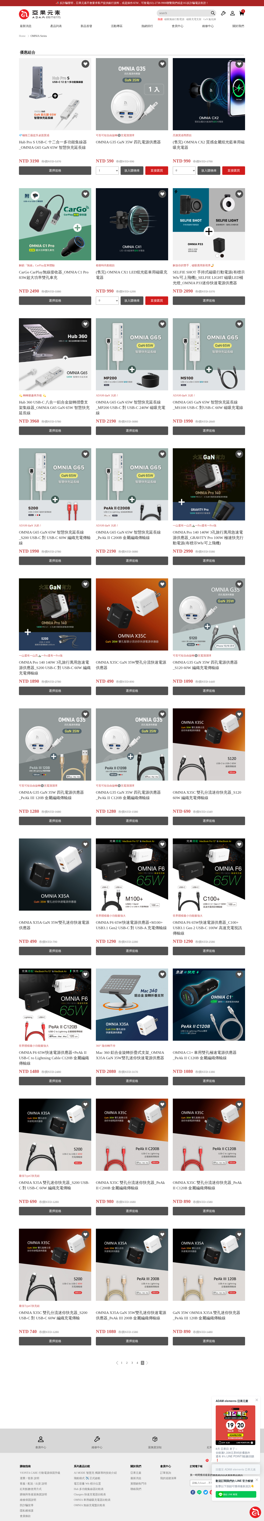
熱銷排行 (147, 26)
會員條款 (25, 1516)
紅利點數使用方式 (31, 1489)
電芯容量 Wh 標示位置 (87, 1483)
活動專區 (117, 26)
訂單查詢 (165, 1472)
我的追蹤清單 (168, 1478)
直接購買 (157, 170)
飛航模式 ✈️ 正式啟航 (87, 1478)
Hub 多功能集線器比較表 (89, 1489)
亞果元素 (135, 1472)
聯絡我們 (135, 1489)
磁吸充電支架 (193, 19)
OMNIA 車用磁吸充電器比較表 (92, 1499)
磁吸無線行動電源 (174, 19)
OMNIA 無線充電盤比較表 (89, 1505)
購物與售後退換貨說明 (33, 1494)
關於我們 (238, 26)
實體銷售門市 (138, 1483)
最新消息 (26, 26)
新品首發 (86, 26)
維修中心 (208, 26)
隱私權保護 (26, 1510)
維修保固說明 (28, 1499)
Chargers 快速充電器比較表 (90, 1494)
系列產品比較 (82, 1466)
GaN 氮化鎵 (209, 19)
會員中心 (177, 26)
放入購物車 (132, 170)
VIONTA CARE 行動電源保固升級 (40, 1472)
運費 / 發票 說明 (29, 1478)
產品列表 (56, 26)
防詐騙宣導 (26, 1505)
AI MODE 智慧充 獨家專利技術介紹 (95, 1472)
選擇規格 (55, 170)
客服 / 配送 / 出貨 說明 (33, 1483)
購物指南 (25, 1466)
